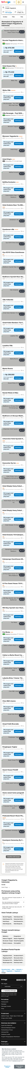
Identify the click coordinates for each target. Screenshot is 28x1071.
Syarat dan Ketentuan (6, 1025)
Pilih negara (4, 983)
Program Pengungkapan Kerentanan (10, 1036)
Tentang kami (4, 1001)
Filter (13, 16)
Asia (13, 969)
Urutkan (5, 16)
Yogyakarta (9, 971)
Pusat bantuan (5, 1044)
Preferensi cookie (5, 1034)
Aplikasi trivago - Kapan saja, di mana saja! (12, 1015)
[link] (14, 2)
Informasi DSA (4, 1032)
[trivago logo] (6, 2)
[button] (13, 7)
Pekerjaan (3, 1004)
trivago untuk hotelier (6, 1018)
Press (2, 1008)
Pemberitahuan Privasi (7, 1030)
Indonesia (19, 969)
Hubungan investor (6, 1006)
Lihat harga (18, 51)
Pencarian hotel (6, 969)
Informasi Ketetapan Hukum (8, 1027)
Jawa (3, 971)
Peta (22, 16)
